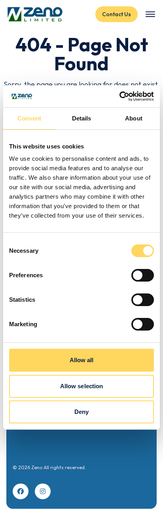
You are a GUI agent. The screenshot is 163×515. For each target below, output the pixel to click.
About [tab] (133, 118)
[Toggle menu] (150, 14)
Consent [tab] (29, 118)
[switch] (142, 275)
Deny (81, 411)
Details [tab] (81, 118)
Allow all (82, 360)
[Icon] (20, 491)
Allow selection (81, 386)
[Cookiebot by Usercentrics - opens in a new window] (119, 96)
